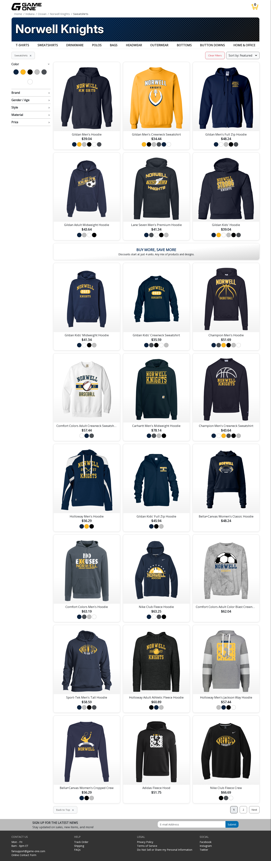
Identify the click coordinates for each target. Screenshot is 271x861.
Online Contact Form (23, 855)
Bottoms (184, 45)
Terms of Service (147, 846)
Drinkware (75, 45)
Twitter (204, 849)
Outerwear (159, 45)
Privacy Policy (145, 842)
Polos (97, 45)
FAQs (77, 849)
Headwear (134, 45)
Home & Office (244, 45)
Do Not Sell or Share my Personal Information (164, 849)
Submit (232, 824)
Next (254, 809)
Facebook (205, 842)
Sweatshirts (48, 45)
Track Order (81, 842)
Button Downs (212, 45)
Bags (113, 45)
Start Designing (86, 124)
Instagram (206, 846)
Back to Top (65, 809)
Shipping (79, 846)
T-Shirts (22, 45)
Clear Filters (215, 55)
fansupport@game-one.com (28, 851)
